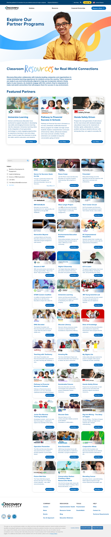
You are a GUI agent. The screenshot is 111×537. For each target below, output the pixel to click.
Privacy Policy (53, 533)
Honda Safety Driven (84, 117)
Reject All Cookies (97, 527)
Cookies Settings (75, 527)
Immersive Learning (18, 117)
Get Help (76, 2)
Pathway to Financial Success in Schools (51, 118)
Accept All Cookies (86, 527)
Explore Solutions (53, 2)
